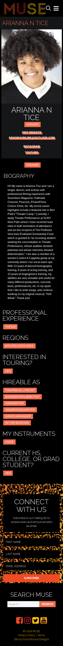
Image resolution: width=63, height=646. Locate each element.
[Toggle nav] (56, 8)
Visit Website (31, 132)
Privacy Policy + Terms (31, 635)
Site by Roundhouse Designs (31, 639)
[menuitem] (19, 620)
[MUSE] (25, 8)
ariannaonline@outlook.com (32, 137)
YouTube (31, 152)
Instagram (31, 146)
